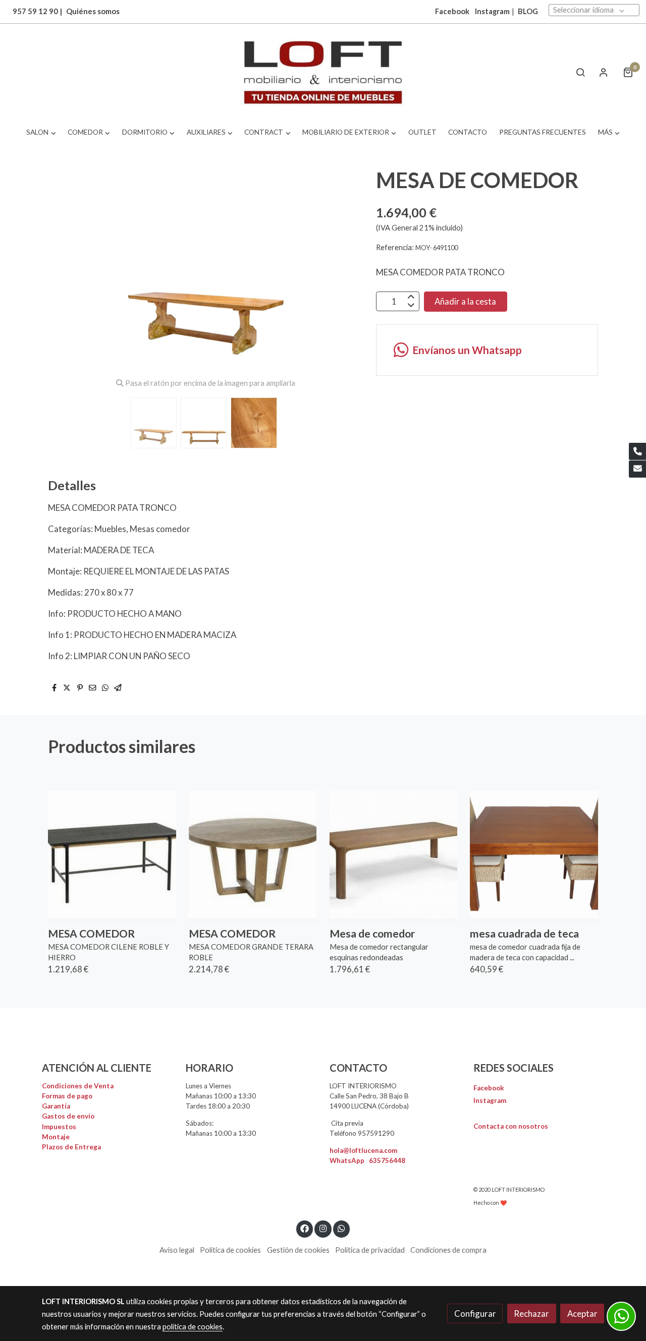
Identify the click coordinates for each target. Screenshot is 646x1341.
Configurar (475, 1313)
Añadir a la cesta (465, 301)
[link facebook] (304, 1227)
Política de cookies (230, 1250)
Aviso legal (176, 1250)
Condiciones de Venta (78, 1086)
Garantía (56, 1106)
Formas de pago (67, 1096)
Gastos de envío (68, 1116)
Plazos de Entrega (71, 1147)
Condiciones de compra (448, 1250)
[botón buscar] (580, 72)
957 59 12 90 (35, 11)
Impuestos (59, 1127)
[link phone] (637, 451)
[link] (323, 72)
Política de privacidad (370, 1250)
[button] (41, 132)
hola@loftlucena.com (363, 1150)
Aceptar (582, 1313)
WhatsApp (367, 1160)
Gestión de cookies (298, 1250)
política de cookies (193, 1326)
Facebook (488, 1088)
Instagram (492, 11)
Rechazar (531, 1313)
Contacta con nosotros (510, 1126)
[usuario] (603, 72)
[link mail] (637, 469)
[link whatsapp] (342, 1227)
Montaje (56, 1137)
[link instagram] (323, 1227)
